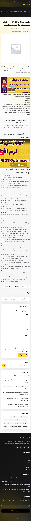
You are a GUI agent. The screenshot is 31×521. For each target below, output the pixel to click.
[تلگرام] (28, 447)
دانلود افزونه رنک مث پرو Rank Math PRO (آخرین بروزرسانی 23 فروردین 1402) (17, 405)
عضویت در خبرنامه (15, 511)
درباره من (28, 467)
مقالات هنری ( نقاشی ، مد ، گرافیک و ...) (18, 426)
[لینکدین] (17, 447)
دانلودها (28, 462)
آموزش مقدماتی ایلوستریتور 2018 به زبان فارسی (17, 376)
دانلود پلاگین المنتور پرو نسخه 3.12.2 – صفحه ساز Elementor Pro (17, 399)
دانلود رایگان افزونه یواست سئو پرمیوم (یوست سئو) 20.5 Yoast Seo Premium (15, 393)
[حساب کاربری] (6, 5)
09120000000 (10, 1)
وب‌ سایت (26, 342)
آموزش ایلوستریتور (23, 416)
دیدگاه (27, 314)
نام (27, 329)
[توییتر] (20, 447)
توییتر (6, 286)
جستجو (27, 362)
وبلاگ (25, 11)
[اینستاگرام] (24, 447)
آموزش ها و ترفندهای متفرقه (11, 420)
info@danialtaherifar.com (22, 1)
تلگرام (15, 286)
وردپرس (6, 426)
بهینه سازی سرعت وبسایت (14, 76)
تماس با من (27, 469)
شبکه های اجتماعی (8, 423)
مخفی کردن (11, 122)
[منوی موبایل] (2, 4)
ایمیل (26, 335)
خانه (29, 11)
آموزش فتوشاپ (23, 420)
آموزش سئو (13, 416)
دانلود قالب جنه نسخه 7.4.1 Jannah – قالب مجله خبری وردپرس (16, 381)
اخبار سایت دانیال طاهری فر (21, 423)
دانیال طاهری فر (25, 5)
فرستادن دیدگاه (23, 355)
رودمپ (28, 458)
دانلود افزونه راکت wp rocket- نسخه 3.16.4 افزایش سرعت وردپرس (15, 387)
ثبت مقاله (27, 465)
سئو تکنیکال (27, 460)
